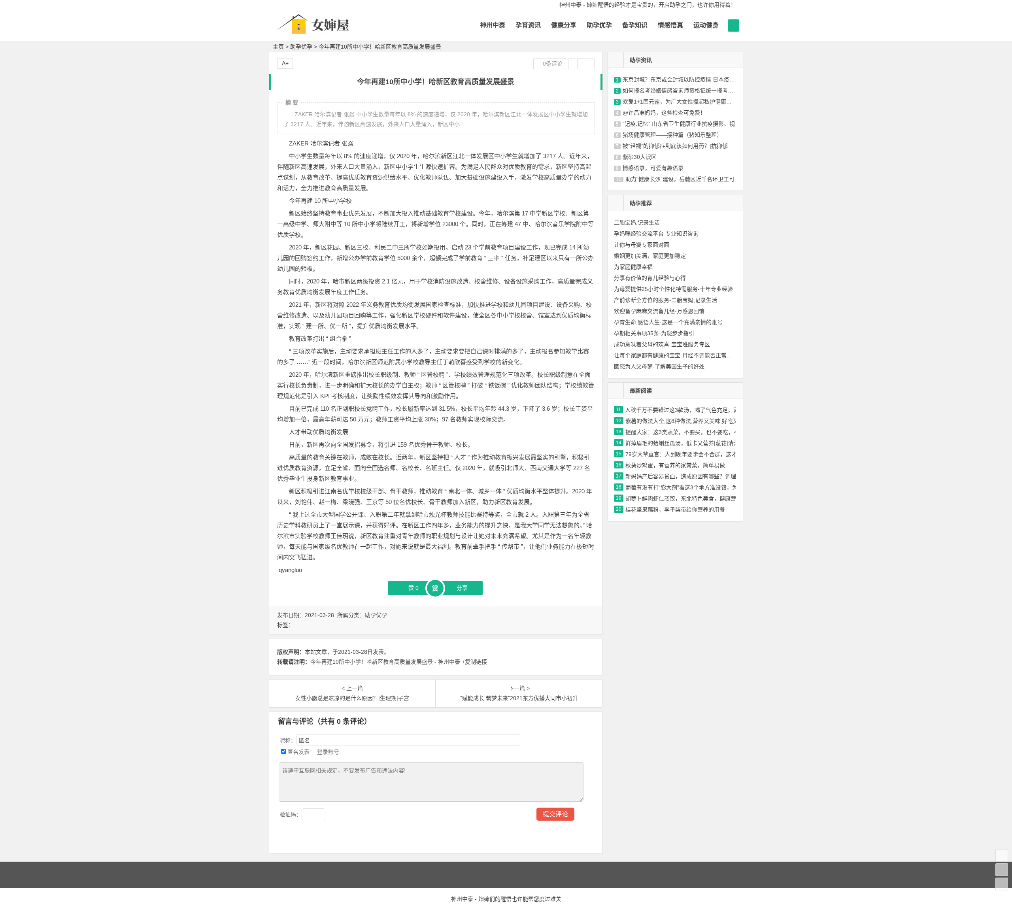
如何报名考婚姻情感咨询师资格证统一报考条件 (681, 90)
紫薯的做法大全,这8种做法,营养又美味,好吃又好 (684, 421)
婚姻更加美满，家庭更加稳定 (650, 256)
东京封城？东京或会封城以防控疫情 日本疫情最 (681, 79)
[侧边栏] (586, 63)
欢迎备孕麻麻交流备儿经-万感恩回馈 (659, 311)
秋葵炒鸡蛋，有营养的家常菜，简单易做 (675, 465)
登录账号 (327, 752)
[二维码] (1001, 884)
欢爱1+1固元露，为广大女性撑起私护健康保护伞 (683, 101)
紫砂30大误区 (640, 157)
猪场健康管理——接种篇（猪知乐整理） (672, 135)
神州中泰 (492, 25)
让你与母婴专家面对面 (641, 245)
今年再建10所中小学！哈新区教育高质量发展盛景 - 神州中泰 (385, 662)
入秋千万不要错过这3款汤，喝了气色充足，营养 (684, 410)
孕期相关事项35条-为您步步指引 (654, 333)
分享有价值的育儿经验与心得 (650, 278)
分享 (462, 588)
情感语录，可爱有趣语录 (653, 168)
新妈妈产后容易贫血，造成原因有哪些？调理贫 (683, 476)
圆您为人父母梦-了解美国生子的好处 (659, 366)
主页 (278, 46)
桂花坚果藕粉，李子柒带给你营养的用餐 (675, 509)
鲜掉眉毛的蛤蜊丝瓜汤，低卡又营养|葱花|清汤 (682, 443)
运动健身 (706, 25)
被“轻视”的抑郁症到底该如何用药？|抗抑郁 (675, 146)
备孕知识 (635, 25)
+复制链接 (473, 662)
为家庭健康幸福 (633, 267)
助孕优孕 (599, 25)
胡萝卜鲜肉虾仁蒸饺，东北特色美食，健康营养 (683, 498)
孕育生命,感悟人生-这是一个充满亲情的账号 (668, 322)
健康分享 (563, 25)
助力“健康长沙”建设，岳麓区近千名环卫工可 (679, 179)
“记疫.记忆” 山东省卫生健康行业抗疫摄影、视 (679, 124)
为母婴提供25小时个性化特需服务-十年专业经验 (673, 289)
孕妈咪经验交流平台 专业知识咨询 (656, 233)
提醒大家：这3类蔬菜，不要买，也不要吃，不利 (685, 432)
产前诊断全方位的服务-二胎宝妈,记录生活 (665, 300)
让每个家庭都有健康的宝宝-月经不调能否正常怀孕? (677, 355)
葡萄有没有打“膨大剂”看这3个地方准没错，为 (681, 487)
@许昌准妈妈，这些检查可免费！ (664, 113)
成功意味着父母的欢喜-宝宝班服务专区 (662, 344)
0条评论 (552, 63)
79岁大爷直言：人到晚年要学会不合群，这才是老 (686, 454)
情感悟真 (670, 25)
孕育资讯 (528, 25)
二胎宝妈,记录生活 (637, 222)
